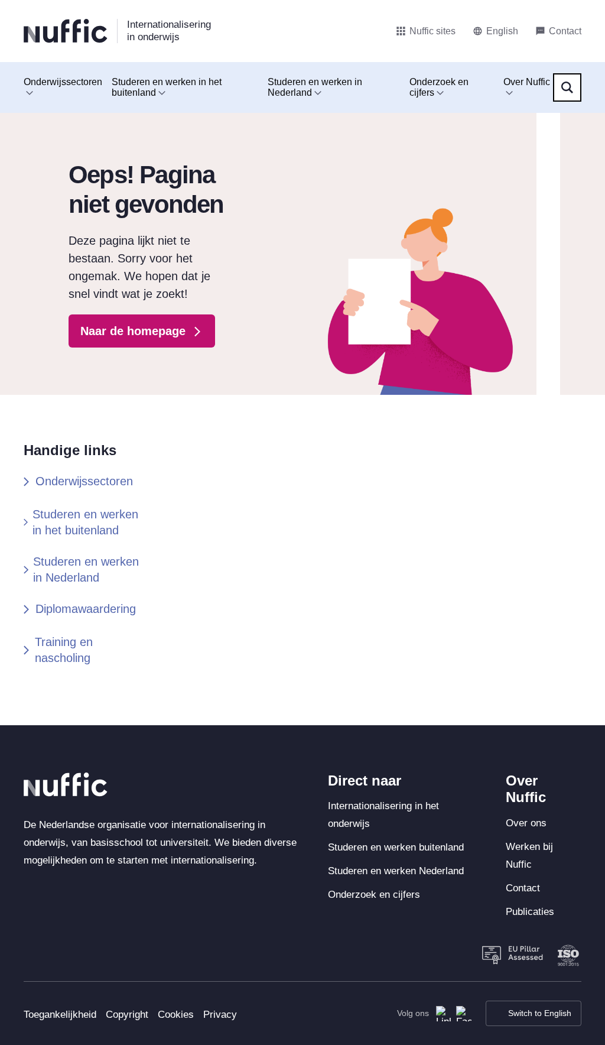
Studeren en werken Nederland (396, 871)
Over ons (526, 823)
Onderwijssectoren (63, 82)
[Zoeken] (567, 87)
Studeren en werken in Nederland (315, 87)
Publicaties (530, 911)
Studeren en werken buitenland (396, 847)
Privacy (220, 1014)
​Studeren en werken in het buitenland (85, 522)
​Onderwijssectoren (84, 481)
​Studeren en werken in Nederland (86, 569)
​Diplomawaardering (85, 608)
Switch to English (539, 1013)
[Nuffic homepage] (66, 31)
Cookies (176, 1014)
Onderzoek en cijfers (439, 87)
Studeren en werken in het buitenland (167, 87)
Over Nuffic (526, 82)
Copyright (127, 1014)
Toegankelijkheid (60, 1014)
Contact (523, 888)
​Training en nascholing (64, 649)
